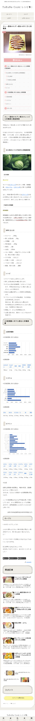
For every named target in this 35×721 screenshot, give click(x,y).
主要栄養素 (9, 96)
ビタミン (8, 103)
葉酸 (25, 473)
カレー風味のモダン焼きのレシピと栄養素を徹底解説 (17, 67)
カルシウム (9, 187)
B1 (10, 466)
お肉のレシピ (14, 558)
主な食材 (10, 76)
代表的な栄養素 (12, 80)
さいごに (9, 108)
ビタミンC (13, 184)
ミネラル (8, 100)
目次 (16, 60)
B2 (15, 466)
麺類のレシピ (22, 558)
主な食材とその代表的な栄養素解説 (15, 73)
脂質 (16, 366)
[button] (31, 413)
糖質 (20, 366)
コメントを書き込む (18, 698)
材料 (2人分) (9, 84)
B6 (26, 466)
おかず (6, 558)
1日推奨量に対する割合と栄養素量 (16, 92)
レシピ (8, 87)
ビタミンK (17, 187)
